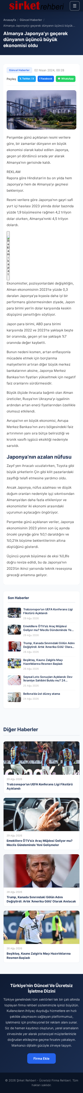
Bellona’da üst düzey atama (41, 693)
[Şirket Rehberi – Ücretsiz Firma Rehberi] (36, 6)
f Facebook (45, 78)
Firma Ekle (41, 1058)
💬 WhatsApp (66, 78)
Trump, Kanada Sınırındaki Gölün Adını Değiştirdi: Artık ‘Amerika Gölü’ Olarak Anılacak (49, 646)
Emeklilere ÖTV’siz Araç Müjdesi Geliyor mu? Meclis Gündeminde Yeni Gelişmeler (48, 630)
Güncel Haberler (31, 20)
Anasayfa (9, 20)
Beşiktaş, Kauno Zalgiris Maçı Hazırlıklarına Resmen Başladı (43, 661)
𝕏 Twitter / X (26, 78)
